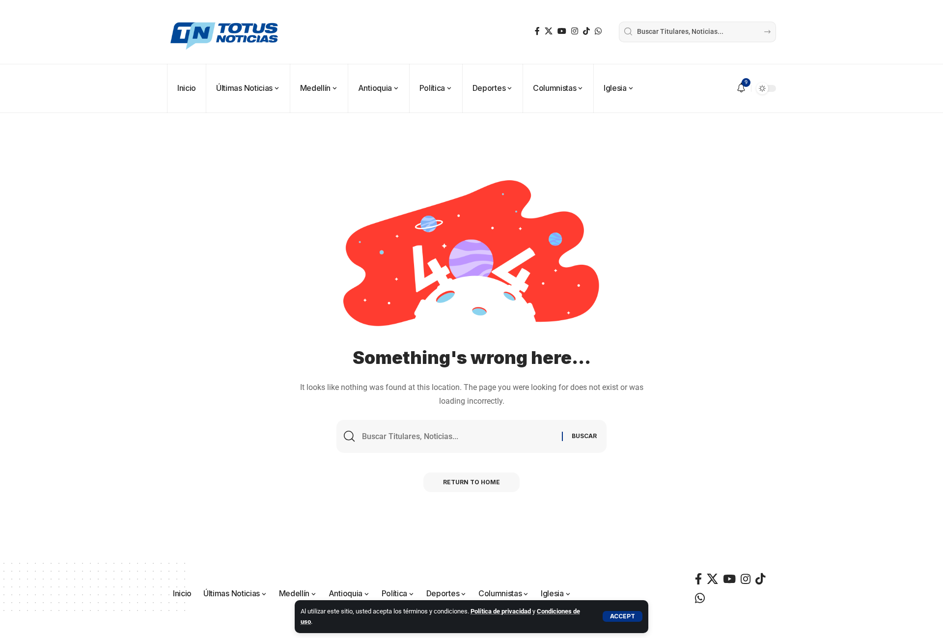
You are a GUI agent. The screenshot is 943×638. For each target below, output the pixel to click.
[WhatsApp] (598, 31)
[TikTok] (586, 31)
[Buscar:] (458, 436)
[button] (622, 616)
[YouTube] (562, 31)
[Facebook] (537, 31)
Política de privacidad (501, 611)
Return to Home (471, 482)
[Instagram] (575, 31)
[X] (548, 31)
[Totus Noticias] (225, 31)
